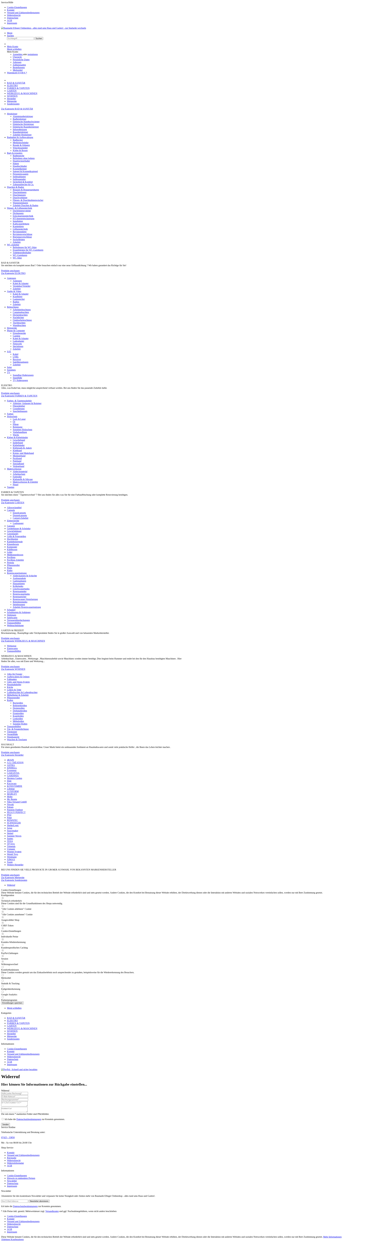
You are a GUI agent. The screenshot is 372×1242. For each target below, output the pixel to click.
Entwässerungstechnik (23, 216)
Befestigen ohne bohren (24, 158)
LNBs (15, 357)
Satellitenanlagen (20, 362)
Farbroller (17, 476)
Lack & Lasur (19, 419)
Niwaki (10, 804)
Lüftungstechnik (20, 229)
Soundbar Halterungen (23, 375)
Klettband (17, 450)
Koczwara (11, 783)
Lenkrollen (18, 718)
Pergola (10, 562)
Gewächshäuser (14, 531)
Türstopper (12, 731)
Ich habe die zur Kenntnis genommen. (35, 1119)
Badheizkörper (19, 119)
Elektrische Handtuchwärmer (26, 121)
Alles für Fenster (14, 674)
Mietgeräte (12, 1036)
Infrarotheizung (20, 129)
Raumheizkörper (20, 132)
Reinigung (17, 427)
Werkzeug (11, 646)
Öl (14, 421)
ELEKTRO (12, 1020)
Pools (9, 568)
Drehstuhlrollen (20, 710)
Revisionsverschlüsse (22, 234)
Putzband (17, 461)
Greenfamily (12, 534)
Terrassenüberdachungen (18, 620)
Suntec (10, 838)
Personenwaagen (20, 174)
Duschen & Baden (15, 187)
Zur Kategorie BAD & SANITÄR (17, 109)
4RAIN (10, 760)
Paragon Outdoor (15, 809)
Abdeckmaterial (20, 471)
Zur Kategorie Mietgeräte (12, 877)
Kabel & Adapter (20, 283)
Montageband (19, 456)
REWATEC (12, 820)
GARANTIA (13, 773)
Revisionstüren (19, 231)
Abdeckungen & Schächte (25, 575)
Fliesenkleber (19, 406)
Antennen (11, 278)
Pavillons (11, 557)
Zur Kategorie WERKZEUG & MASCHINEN (23, 641)
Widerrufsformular (15, 1163)
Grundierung (19, 408)
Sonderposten (13, 1039)
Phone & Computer (16, 330)
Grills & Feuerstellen (16, 536)
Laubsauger (18, 523)
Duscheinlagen (19, 192)
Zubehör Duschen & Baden (25, 205)
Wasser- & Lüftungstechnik (19, 208)
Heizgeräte (12, 328)
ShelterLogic (13, 825)
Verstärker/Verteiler (21, 286)
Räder (9, 570)
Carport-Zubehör (20, 518)
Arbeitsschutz (19, 474)
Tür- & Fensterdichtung (18, 729)
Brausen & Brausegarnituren (26, 189)
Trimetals (11, 846)
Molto (9, 796)
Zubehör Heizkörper (22, 134)
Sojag (9, 828)
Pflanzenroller (13, 565)
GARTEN (12, 1026)
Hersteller (11, 1033)
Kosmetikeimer (20, 169)
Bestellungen (19, 67)
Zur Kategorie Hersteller (12, 755)
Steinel (10, 833)
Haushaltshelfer (14, 684)
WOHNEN (12, 1031)
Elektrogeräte (13, 520)
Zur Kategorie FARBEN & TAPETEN (19, 396)
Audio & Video (14, 291)
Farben (10, 414)
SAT (9, 351)
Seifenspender (19, 179)
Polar (9, 817)
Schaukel (11, 609)
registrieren (33, 54)
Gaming (16, 336)
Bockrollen (18, 703)
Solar (9, 367)
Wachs (16, 435)
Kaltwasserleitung (21, 224)
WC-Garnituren (20, 255)
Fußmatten (12, 679)
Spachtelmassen (20, 411)
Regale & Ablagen (21, 145)
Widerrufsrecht (13, 15)
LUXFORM (13, 791)
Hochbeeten (12, 539)
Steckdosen (18, 346)
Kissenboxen (13, 544)
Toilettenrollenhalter (22, 252)
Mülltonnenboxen (15, 554)
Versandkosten (52, 1211)
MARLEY (12, 794)
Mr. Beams (12, 799)
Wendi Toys (12, 854)
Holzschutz (12, 416)
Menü (9, 33)
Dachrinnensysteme (22, 210)
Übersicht (17, 57)
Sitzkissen (11, 615)
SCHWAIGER (14, 823)
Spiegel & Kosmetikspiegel (25, 171)
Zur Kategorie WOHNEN (13, 669)
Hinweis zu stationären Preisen (21, 1178)
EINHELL (12, 768)
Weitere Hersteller (15, 864)
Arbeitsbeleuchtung (22, 309)
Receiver (17, 359)
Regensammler (19, 591)
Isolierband (18, 442)
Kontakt (10, 10)
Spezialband (18, 463)
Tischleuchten (19, 322)
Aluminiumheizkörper (23, 116)
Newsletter (12, 1181)
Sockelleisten (19, 239)
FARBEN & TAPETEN (18, 1023)
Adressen (17, 62)
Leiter (9, 552)
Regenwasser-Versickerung (25, 599)
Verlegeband (18, 466)
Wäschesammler (20, 148)
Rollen (10, 700)
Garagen (11, 526)
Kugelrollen (18, 716)
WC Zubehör (13, 244)
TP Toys (11, 844)
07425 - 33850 (8, 1137)
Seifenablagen (19, 176)
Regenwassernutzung (17, 573)
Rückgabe (11, 1158)
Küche (10, 687)
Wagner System (14, 851)
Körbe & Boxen (20, 150)
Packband (17, 458)
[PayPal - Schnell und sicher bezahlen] (19, 1069)
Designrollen (19, 708)
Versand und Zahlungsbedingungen (23, 12)
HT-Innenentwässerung (23, 218)
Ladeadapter (18, 341)
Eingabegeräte (19, 333)
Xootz (10, 862)
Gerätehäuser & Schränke (19, 528)
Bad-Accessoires (14, 153)
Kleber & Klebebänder (17, 437)
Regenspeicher (19, 596)
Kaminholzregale (15, 541)
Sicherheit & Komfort (23, 182)
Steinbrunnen (19, 604)
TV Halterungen (20, 380)
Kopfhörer (17, 296)
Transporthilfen (14, 623)
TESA (10, 841)
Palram (10, 807)
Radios (16, 302)
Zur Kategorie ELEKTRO (13, 273)
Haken (16, 163)
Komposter (12, 547)
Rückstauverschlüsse (22, 237)
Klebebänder (19, 445)
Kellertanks (18, 586)
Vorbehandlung (20, 432)
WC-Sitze (17, 258)
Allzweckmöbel (14, 507)
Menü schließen (14, 49)
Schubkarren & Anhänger (19, 612)
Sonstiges (11, 370)
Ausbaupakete (19, 578)
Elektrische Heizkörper (23, 124)
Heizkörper (12, 113)
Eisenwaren (12, 648)
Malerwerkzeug (14, 469)
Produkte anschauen (10, 270)
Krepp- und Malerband (23, 453)
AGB (9, 20)
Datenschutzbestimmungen (28, 1119)
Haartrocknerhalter (21, 161)
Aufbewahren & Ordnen (18, 676)
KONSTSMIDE (14, 786)
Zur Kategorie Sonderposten (14, 880)
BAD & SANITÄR (16, 1018)
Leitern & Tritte (14, 690)
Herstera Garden (14, 778)
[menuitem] (189, 7)
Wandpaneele (13, 737)
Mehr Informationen (332, 1237)
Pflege (16, 424)
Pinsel (15, 484)
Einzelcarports (19, 513)
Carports (11, 510)
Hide (9, 781)
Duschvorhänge (20, 197)
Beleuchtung (13, 307)
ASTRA (11, 765)
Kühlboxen (12, 549)
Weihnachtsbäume (15, 625)
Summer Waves (14, 836)
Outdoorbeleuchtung (22, 320)
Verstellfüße (12, 734)
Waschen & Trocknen (17, 739)
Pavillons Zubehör (15, 560)
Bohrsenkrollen (20, 705)
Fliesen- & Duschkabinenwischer (28, 200)
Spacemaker (12, 830)
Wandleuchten (19, 325)
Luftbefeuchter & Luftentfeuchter (22, 692)
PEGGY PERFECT (16, 812)
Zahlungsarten (19, 65)
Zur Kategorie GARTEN (12, 502)
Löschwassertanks (21, 589)
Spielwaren (12, 617)
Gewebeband (19, 440)
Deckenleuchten (20, 315)
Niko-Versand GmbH (17, 802)
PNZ (9, 815)
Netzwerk (17, 343)
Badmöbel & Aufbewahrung (20, 137)
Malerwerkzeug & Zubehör (25, 482)
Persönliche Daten (21, 59)
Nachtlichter (18, 317)
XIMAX (11, 859)
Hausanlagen (19, 583)
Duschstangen (19, 195)
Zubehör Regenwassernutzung (27, 607)
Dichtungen (18, 213)
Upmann (11, 849)
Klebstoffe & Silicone (23, 479)
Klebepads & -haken (22, 448)
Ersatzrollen (18, 713)
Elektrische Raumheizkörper (26, 127)
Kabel (15, 354)
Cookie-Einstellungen (17, 7)
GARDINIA (13, 775)
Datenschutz (12, 18)
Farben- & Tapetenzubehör (19, 400)
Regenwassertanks (21, 594)
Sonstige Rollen (20, 724)
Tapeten (10, 487)
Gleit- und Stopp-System (18, 682)
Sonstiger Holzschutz (22, 429)
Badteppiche (18, 155)
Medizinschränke (20, 142)
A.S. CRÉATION (15, 762)
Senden (5, 1124)
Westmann (12, 857)
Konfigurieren (17, 1239)
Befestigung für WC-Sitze (25, 247)
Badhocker (18, 140)
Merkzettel (18, 70)
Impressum (12, 23)
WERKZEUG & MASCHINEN (22, 1028)
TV (8, 372)
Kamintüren (18, 226)
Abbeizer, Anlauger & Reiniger (27, 403)
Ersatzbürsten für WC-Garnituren (28, 250)
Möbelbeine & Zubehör (18, 695)
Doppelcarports (20, 515)
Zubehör (17, 242)
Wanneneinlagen (20, 203)
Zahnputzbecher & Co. (23, 184)
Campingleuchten (21, 312)
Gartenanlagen (19, 581)
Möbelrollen (18, 721)
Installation (18, 221)
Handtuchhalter (20, 166)
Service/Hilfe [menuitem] (20, 12)
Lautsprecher (19, 299)
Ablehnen (6, 1239)
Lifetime (11, 788)
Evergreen (11, 770)
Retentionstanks (20, 602)
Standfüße (17, 378)
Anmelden (18, 54)
